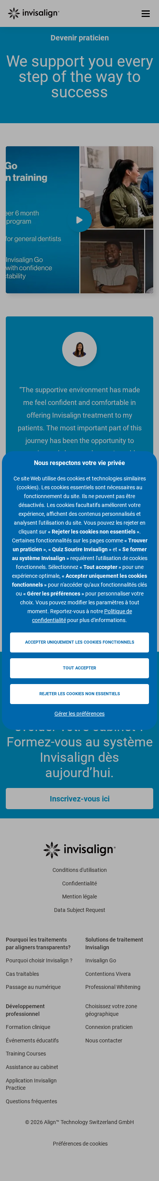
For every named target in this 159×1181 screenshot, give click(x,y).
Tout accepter (79, 668)
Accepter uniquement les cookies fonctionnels (79, 642)
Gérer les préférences (79, 714)
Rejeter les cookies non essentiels (79, 693)
